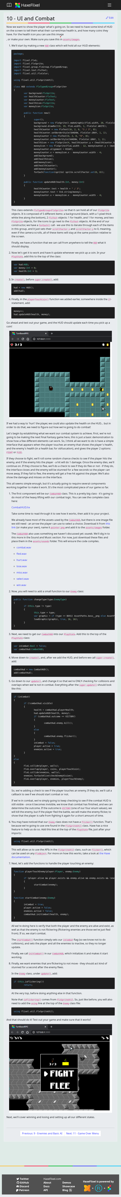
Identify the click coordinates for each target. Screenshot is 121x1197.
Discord (24, 1186)
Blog (65, 1190)
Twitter (24, 1179)
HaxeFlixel (30, 5)
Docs (46, 1186)
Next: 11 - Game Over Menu (82, 1133)
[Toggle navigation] (109, 5)
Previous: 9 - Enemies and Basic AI (42, 1133)
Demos (66, 1182)
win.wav (21, 585)
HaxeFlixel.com (52, 1179)
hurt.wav (22, 560)
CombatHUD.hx (21, 507)
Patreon (24, 1190)
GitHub (24, 1182)
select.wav (23, 578)
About (47, 1182)
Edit (111, 17)
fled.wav (21, 553)
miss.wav (22, 572)
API (45, 1190)
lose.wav (22, 566)
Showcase (68, 1186)
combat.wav (24, 547)
